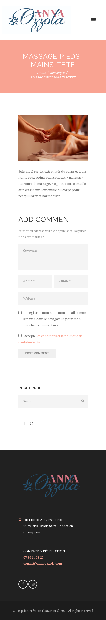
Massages (57, 73)
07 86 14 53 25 (33, 557)
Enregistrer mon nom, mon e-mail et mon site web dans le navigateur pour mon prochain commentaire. (54, 319)
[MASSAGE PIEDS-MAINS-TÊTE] (53, 138)
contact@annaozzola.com (42, 563)
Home (41, 73)
